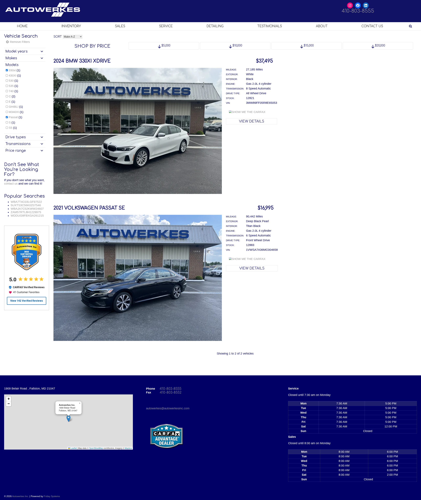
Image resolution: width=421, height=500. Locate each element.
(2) (12, 96)
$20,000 (379, 45)
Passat (13, 117)
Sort (57, 36)
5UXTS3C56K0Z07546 (26, 205)
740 (11, 91)
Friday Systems (52, 496)
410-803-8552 (170, 392)
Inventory (71, 26)
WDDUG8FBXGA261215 (27, 215)
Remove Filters (19, 42)
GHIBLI (13, 106)
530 (11, 80)
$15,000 (308, 45)
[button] (68, 418)
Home (22, 26)
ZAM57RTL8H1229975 (26, 212)
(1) (14, 70)
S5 (10, 127)
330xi (12, 70)
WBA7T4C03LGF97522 (26, 201)
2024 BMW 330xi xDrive (82, 61)
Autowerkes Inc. (20, 496)
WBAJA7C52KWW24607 (27, 208)
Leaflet (73, 448)
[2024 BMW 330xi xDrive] (137, 193)
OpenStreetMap (96, 448)
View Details (251, 121)
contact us (11, 183)
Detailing (215, 26)
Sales (120, 26)
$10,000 (237, 45)
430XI (12, 75)
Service (166, 26)
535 (11, 86)
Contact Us (372, 26)
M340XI (14, 112)
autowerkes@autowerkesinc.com (167, 408)
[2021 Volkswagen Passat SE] (137, 340)
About (322, 26)
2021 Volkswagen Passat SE (89, 208)
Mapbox (128, 448)
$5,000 (165, 45)
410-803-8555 (358, 11)
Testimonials (269, 26)
